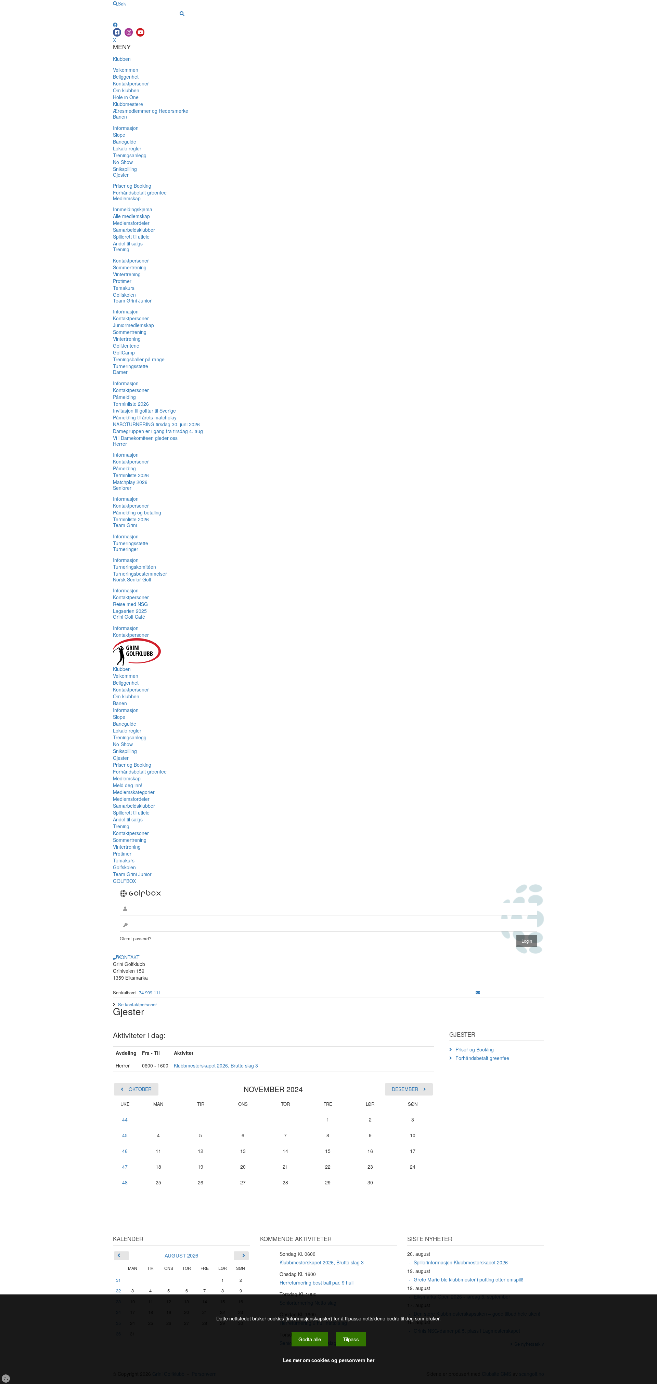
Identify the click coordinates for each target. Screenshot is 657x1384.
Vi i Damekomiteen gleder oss (145, 437)
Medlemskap (127, 198)
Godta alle (309, 1339)
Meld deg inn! (127, 785)
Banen (120, 116)
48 (125, 1182)
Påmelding (124, 396)
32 (118, 1290)
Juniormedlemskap (133, 325)
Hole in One (126, 97)
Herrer (120, 443)
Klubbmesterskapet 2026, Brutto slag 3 (216, 1065)
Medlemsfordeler (131, 222)
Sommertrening (129, 267)
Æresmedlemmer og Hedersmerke (150, 110)
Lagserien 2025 (130, 610)
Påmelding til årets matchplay (145, 417)
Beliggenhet (126, 76)
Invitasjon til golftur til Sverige (144, 410)
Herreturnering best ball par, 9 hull (316, 1282)
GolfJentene (126, 345)
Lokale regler (127, 148)
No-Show (123, 162)
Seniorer (122, 487)
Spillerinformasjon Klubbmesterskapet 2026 (461, 1262)
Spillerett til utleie (131, 236)
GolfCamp (124, 352)
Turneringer (125, 549)
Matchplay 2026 (130, 482)
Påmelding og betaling (137, 512)
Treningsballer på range (139, 359)
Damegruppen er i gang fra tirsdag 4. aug (158, 431)
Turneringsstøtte (130, 366)
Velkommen (125, 69)
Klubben (122, 58)
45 (125, 1135)
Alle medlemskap (131, 216)
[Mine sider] (115, 24)
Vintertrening (127, 274)
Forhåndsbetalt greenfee (140, 192)
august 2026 (181, 1255)
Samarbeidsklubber (134, 229)
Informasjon (126, 127)
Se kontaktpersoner (137, 1004)
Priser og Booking (132, 185)
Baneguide (124, 141)
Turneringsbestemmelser (140, 573)
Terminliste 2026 (131, 403)
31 (118, 1280)
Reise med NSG (130, 604)
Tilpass (351, 1339)
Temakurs (123, 287)
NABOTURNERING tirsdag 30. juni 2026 (156, 424)
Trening (121, 249)
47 (125, 1166)
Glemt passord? (135, 938)
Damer (120, 371)
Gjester (121, 174)
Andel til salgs (128, 243)
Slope (119, 134)
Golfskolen (124, 294)
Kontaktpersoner (131, 83)
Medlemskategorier (134, 792)
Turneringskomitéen (134, 566)
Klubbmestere (128, 103)
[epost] (478, 992)
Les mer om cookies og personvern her (328, 1360)
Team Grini (125, 525)
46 (125, 1150)
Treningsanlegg (129, 155)
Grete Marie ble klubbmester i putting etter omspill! (468, 1279)
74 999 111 (150, 992)
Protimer (122, 281)
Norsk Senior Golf (132, 579)
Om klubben (126, 90)
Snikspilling (125, 168)
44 (125, 1119)
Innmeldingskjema (132, 209)
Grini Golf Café (129, 616)
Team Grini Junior (132, 300)
